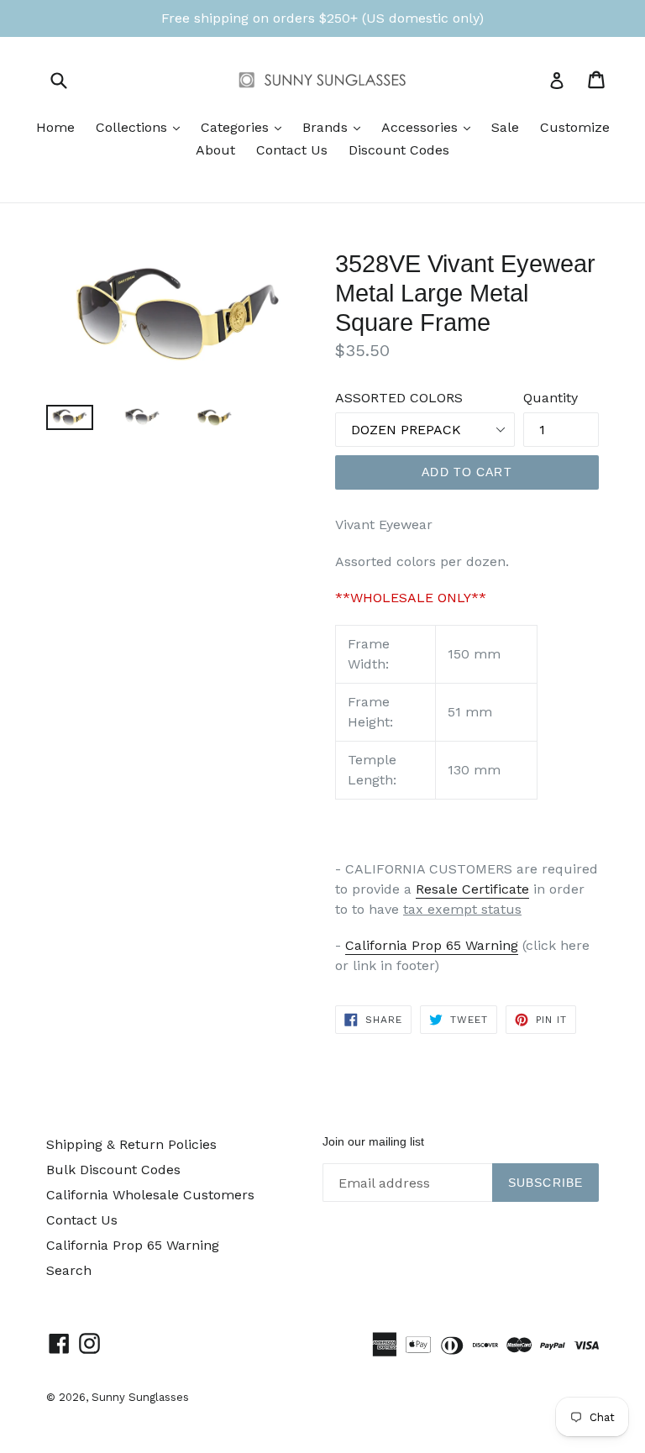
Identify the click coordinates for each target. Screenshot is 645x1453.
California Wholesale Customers (150, 1195)
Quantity (550, 398)
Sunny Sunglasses (140, 1397)
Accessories (430, 126)
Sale (505, 127)
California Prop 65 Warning (431, 945)
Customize (575, 127)
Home (55, 127)
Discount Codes (399, 150)
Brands (335, 126)
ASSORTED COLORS (399, 398)
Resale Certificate (472, 889)
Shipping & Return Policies (131, 1144)
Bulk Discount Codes (113, 1170)
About (215, 150)
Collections (142, 126)
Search (69, 1270)
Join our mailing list (373, 1141)
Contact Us (292, 150)
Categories (245, 126)
